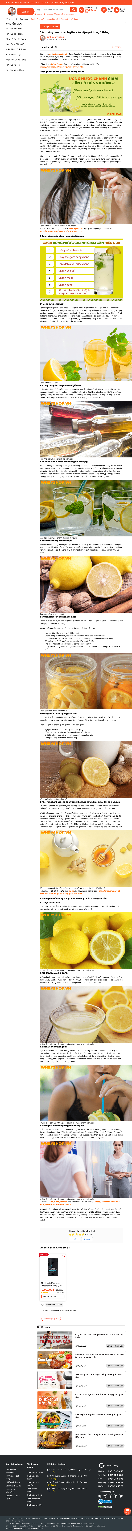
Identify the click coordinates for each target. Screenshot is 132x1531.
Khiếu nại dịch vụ (13, 1482)
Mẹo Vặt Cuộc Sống (16, 59)
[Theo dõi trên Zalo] (115, 1496)
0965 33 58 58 (115, 1486)
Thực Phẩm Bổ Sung (16, 39)
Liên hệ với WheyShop (10, 1490)
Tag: (42, 1304)
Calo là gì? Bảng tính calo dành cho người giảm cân (98, 1415)
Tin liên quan (43, 1327)
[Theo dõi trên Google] (121, 1496)
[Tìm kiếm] (73, 9)
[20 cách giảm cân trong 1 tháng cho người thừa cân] (55, 1380)
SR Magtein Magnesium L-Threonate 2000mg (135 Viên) (52, 1284)
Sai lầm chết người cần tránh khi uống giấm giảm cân (99, 1395)
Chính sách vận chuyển (33, 1483)
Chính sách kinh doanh (33, 1477)
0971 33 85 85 (115, 1475)
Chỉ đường (52, 1472)
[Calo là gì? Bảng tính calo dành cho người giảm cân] (55, 1420)
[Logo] (11, 11)
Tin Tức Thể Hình (14, 34)
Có (74, 1239)
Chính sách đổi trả (34, 1495)
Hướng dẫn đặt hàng (12, 1477)
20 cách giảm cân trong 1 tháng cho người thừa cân (98, 1375)
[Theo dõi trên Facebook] (100, 1496)
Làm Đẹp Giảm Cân (15, 44)
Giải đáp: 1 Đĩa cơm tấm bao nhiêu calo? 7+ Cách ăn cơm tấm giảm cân (99, 1356)
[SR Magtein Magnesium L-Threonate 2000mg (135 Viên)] (53, 1267)
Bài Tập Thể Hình (14, 28)
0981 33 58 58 (115, 1471)
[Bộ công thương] (105, 1501)
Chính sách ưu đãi (13, 1486)
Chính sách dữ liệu (34, 1505)
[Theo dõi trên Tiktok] (110, 1496)
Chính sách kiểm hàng (33, 1500)
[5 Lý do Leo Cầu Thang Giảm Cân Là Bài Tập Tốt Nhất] (55, 1340)
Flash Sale (39, 14)
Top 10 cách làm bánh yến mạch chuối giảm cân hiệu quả (99, 1435)
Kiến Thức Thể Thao (16, 49)
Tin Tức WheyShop (15, 70)
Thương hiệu (49, 14)
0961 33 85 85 (115, 1478)
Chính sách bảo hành (33, 1490)
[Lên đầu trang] (127, 1526)
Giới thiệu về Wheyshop (11, 1470)
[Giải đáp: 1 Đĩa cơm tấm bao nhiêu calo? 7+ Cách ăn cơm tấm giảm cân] (55, 1360)
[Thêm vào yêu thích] (64, 1256)
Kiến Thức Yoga (14, 54)
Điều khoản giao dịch (13, 1497)
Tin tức (58, 14)
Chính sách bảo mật (35, 1472)
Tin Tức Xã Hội (13, 65)
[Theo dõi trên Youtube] (105, 1496)
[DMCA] (105, 1506)
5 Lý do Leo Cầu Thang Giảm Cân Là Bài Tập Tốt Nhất (99, 1336)
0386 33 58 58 (115, 1482)
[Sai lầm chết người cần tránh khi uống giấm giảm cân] (55, 1400)
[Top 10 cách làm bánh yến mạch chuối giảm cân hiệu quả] (55, 1440)
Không (87, 1239)
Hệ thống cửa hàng (69, 14)
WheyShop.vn (37, 1528)
